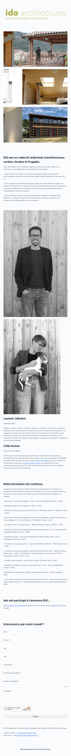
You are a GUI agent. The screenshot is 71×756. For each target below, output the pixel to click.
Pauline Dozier (56, 605)
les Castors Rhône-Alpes (31, 463)
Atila (26, 728)
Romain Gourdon (21, 605)
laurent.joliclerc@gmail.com (26, 733)
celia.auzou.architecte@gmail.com (25, 735)
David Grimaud (9, 605)
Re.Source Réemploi (43, 460)
